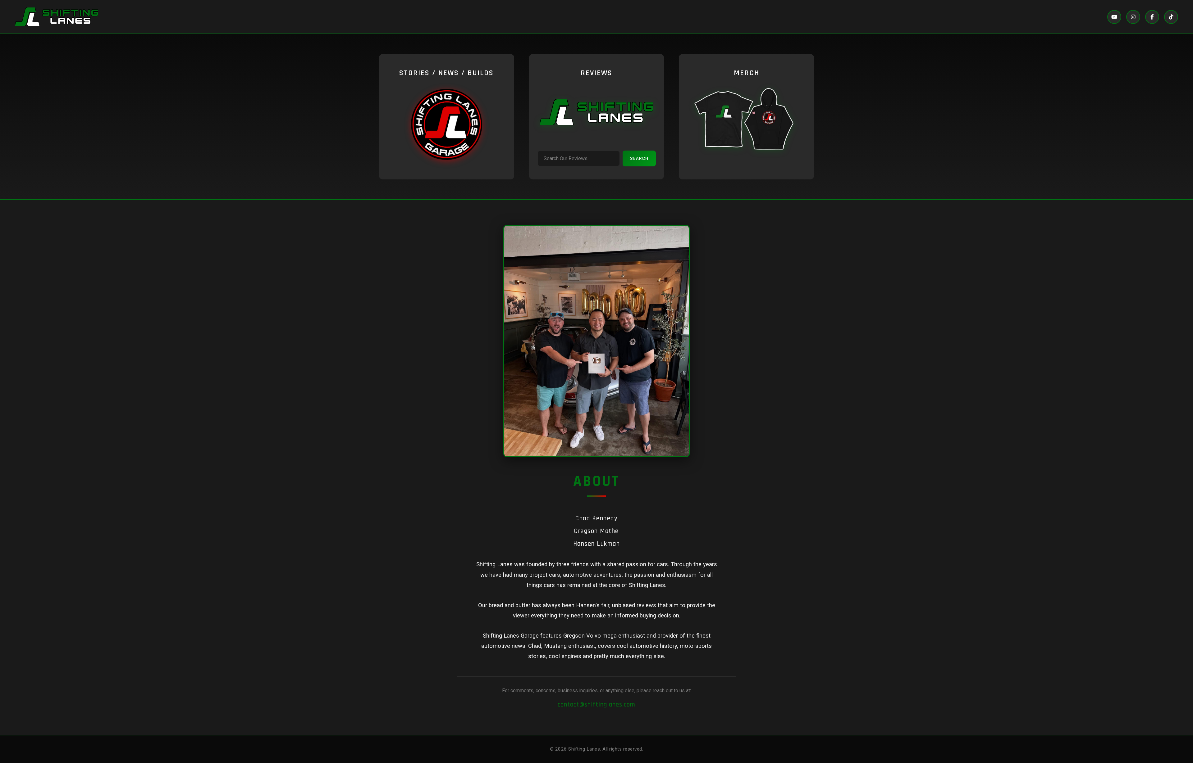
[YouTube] (1114, 17)
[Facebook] (1152, 17)
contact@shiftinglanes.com (596, 705)
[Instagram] (1133, 17)
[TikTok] (1171, 17)
